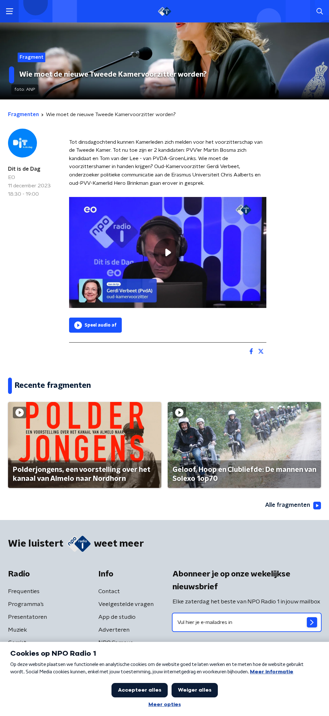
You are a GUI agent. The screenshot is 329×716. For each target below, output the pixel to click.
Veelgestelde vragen (126, 604)
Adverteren (113, 630)
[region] (167, 252)
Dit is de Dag (24, 169)
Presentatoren (27, 617)
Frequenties (24, 591)
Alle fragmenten (287, 505)
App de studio (117, 617)
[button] (9, 11)
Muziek (17, 630)
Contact (109, 591)
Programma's (26, 604)
